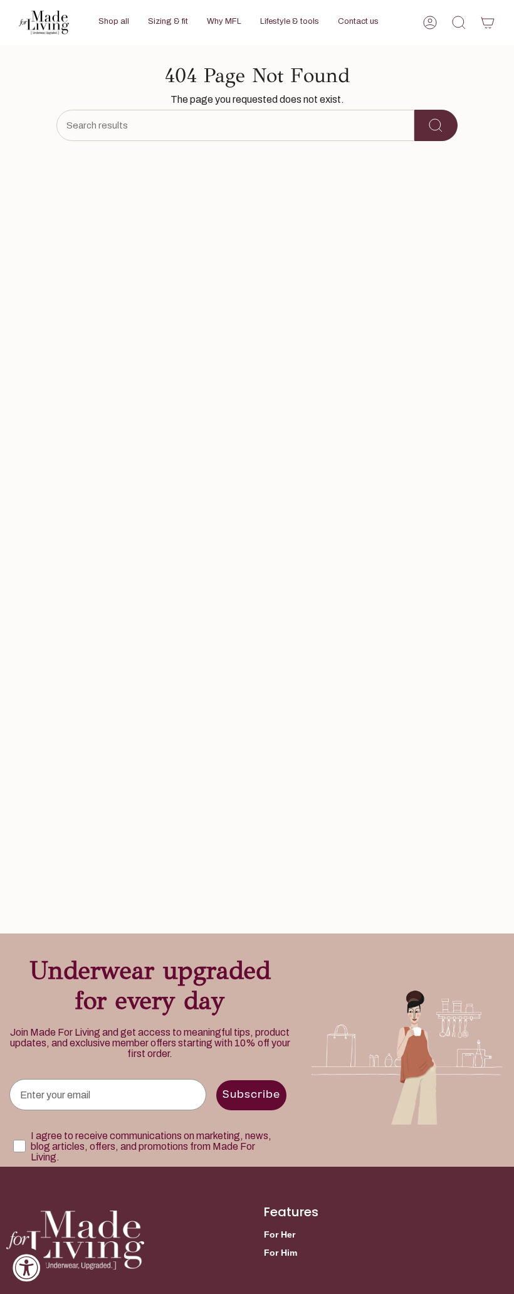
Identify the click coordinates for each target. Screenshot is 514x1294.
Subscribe (251, 1095)
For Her (279, 1234)
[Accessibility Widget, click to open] (26, 1268)
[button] (114, 23)
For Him (280, 1253)
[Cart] (487, 22)
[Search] (436, 125)
